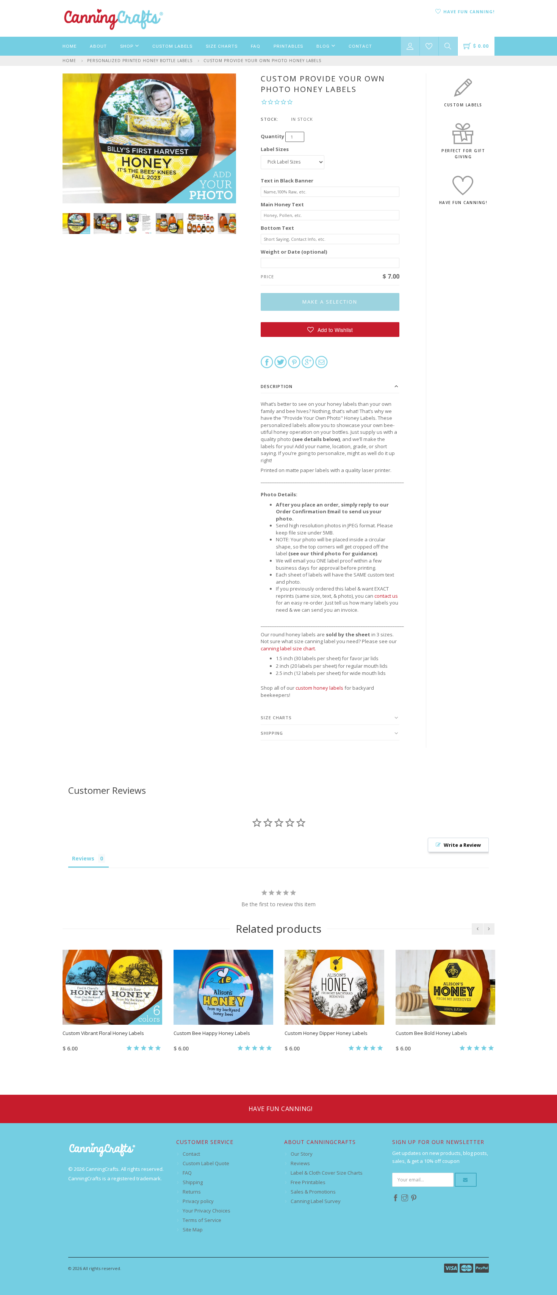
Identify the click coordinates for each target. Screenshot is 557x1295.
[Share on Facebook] (267, 361)
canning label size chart (288, 648)
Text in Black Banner (287, 180)
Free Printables (308, 1182)
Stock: (269, 119)
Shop (127, 46)
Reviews (300, 1163)
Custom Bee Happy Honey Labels (212, 1033)
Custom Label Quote (206, 1163)
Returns (192, 1191)
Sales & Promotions (313, 1191)
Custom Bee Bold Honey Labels (431, 1033)
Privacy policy (198, 1201)
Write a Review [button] (462, 845)
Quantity (272, 136)
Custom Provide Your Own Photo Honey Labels (262, 60)
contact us (386, 595)
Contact (360, 46)
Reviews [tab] (83, 858)
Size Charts (222, 46)
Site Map (193, 1229)
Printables (288, 46)
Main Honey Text (282, 204)
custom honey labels (319, 687)
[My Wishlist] (429, 46)
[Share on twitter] (280, 361)
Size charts (276, 717)
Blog (323, 46)
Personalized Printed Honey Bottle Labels (139, 60)
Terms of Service (202, 1220)
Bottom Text (277, 227)
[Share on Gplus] (308, 361)
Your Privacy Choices (206, 1210)
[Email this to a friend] (321, 361)
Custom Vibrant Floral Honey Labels (103, 1033)
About (98, 46)
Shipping (272, 733)
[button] (330, 329)
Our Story (302, 1153)
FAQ (255, 46)
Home (70, 46)
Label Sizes (275, 149)
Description (277, 386)
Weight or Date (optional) (294, 251)
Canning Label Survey (316, 1201)
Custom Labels (172, 46)
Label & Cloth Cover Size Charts (327, 1172)
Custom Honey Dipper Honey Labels (326, 1033)
